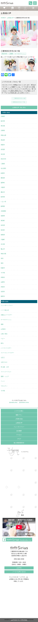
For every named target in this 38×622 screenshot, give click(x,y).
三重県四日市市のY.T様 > (19, 102)
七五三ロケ (4, 362)
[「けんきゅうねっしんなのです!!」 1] (7, 499)
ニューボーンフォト (7, 305)
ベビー (3, 338)
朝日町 (3, 230)
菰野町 (3, 182)
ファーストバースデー (7, 352)
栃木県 (3, 121)
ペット (3, 381)
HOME (3, 18)
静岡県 (3, 206)
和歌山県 (3, 135)
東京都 (3, 126)
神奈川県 (3, 253)
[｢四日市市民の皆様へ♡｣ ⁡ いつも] (31, 499)
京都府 (3, 116)
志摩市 (3, 282)
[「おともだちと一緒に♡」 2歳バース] (19, 475)
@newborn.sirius (24, 402)
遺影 (2, 324)
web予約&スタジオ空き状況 (19, 620)
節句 (2, 343)
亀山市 (3, 249)
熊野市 (3, 296)
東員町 (3, 220)
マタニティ (4, 386)
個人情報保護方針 (19, 443)
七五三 (3, 357)
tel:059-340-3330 (30, 3)
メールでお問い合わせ (19, 572)
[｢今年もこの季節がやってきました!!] (19, 487)
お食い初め (4, 334)
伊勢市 (3, 277)
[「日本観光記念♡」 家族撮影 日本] (31, 463)
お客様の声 (10, 18)
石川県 (3, 244)
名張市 (3, 291)
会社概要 (19, 431)
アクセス (19, 435)
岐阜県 (3, 197)
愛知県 (3, 178)
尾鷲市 (3, 144)
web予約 (19, 568)
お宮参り (3, 329)
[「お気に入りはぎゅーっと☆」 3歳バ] (7, 475)
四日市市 (4, 53)
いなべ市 (3, 201)
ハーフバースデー (6, 348)
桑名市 (3, 192)
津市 (2, 258)
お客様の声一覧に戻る (19, 107)
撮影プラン (19, 415)
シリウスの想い (19, 411)
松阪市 (3, 268)
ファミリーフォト (6, 371)
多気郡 (3, 149)
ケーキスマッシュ (20, 53)
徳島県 (3, 234)
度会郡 (3, 140)
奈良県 (3, 225)
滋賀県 (3, 215)
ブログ (19, 439)
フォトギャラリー (19, 427)
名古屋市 (3, 168)
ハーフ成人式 (5, 310)
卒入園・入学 (5, 367)
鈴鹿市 (3, 173)
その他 (3, 272)
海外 (2, 263)
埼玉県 (3, 154)
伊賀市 (3, 287)
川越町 (3, 239)
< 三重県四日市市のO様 (19, 98)
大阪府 (3, 187)
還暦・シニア (5, 376)
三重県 (11, 53)
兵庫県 (3, 130)
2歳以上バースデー (6, 315)
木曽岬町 (3, 211)
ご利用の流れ (19, 419)
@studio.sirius (13, 402)
